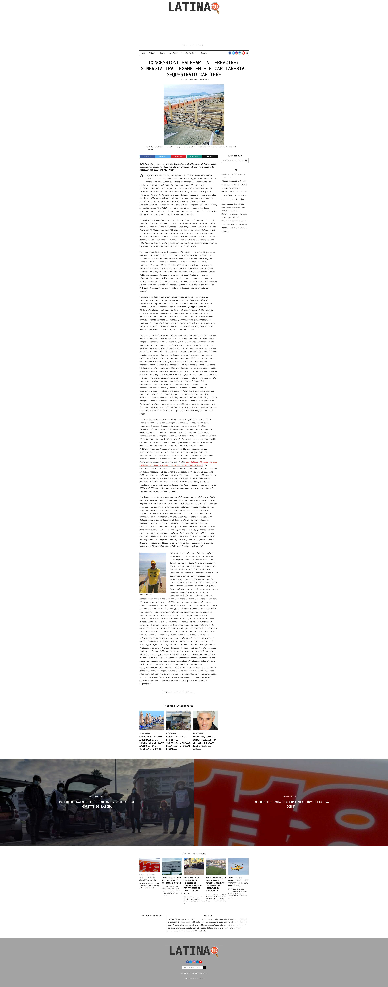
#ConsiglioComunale (227, 184)
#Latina (240, 199)
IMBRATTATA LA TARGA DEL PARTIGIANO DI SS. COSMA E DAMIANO (171, 880)
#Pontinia (230, 210)
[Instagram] (236, 53)
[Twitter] (233, 53)
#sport (244, 224)
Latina (162, 53)
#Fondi (225, 191)
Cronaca (206, 79)
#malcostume (239, 204)
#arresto (242, 174)
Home (143, 53)
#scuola (224, 224)
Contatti (193, 978)
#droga (231, 188)
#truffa (246, 228)
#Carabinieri (226, 178)
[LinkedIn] (239, 53)
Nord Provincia (174, 53)
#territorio (238, 228)
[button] (246, 160)
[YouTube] (243, 53)
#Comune (243, 181)
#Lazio (230, 204)
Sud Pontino (190, 53)
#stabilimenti (178, 692)
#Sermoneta (231, 224)
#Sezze (238, 224)
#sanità (244, 221)
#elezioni (238, 188)
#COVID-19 (242, 184)
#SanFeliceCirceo (236, 221)
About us (200, 978)
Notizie (151, 53)
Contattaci (204, 53)
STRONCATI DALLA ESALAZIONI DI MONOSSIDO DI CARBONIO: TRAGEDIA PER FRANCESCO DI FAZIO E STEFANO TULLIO (193, 885)
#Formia (232, 191)
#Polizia (224, 210)
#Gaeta (230, 195)
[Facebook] (229, 53)
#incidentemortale (228, 200)
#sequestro (167, 692)
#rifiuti (236, 217)
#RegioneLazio (227, 217)
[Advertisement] (194, 29)
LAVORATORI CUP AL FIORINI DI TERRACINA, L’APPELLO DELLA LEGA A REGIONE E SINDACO (178, 742)
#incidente (244, 195)
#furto (224, 195)
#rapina (245, 214)
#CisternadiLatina (230, 181)
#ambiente (225, 174)
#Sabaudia (226, 221)
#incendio (237, 195)
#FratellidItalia (242, 191)
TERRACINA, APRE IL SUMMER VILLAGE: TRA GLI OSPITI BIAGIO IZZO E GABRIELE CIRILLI (204, 742)
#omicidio (241, 207)
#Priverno (236, 210)
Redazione (184, 79)
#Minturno (234, 207)
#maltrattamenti (226, 207)
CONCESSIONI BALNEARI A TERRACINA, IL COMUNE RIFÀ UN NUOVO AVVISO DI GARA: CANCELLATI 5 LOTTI (151, 742)
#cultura (225, 188)
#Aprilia (234, 174)
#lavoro (224, 204)
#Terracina (189, 692)
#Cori (235, 185)
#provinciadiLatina (232, 214)
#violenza (225, 231)
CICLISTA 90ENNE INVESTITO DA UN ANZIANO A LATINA (147, 877)
